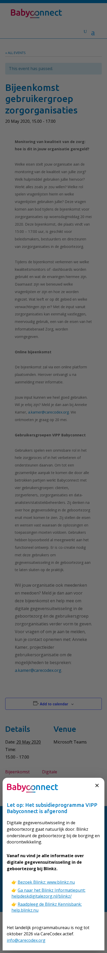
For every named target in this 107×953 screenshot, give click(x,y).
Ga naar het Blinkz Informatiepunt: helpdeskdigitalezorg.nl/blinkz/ (48, 893)
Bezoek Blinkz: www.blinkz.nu (46, 882)
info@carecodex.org (26, 940)
